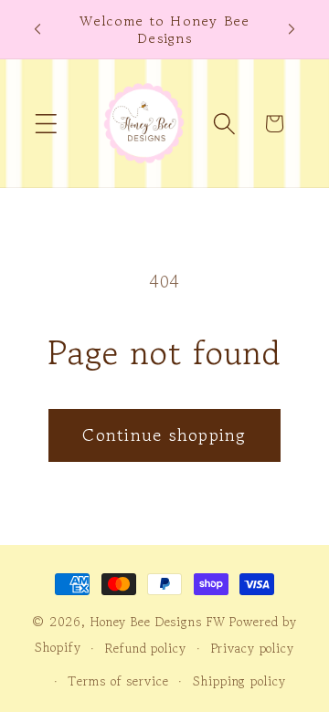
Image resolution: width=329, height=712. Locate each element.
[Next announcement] (291, 29)
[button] (46, 124)
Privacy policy (252, 648)
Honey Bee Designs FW (158, 622)
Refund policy (145, 648)
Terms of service (118, 681)
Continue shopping (164, 435)
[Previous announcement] (37, 29)
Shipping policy (239, 681)
